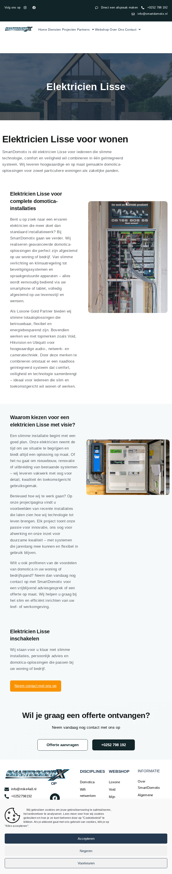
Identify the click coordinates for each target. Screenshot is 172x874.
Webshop (102, 29)
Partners (83, 29)
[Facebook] (55, 798)
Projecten (69, 29)
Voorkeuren (86, 863)
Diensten (54, 29)
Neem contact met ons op (36, 686)
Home (42, 29)
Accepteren (86, 838)
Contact (130, 29)
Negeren (86, 851)
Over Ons (117, 29)
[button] (85, 29)
